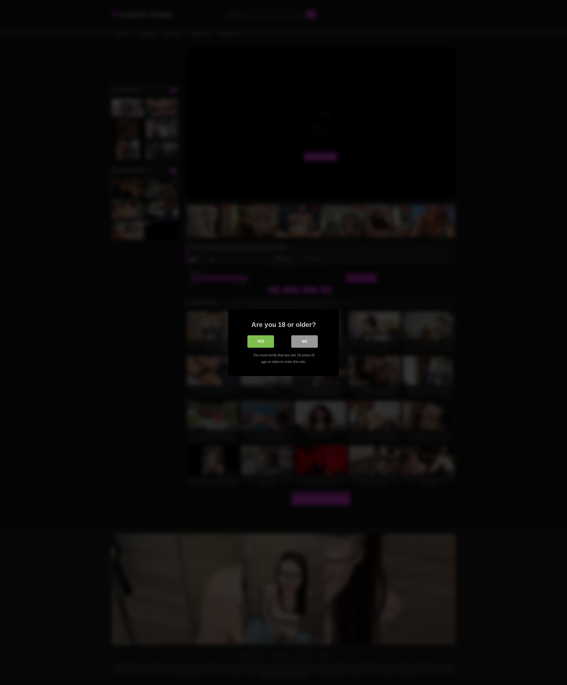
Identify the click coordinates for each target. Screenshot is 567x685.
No (304, 341)
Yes (260, 341)
